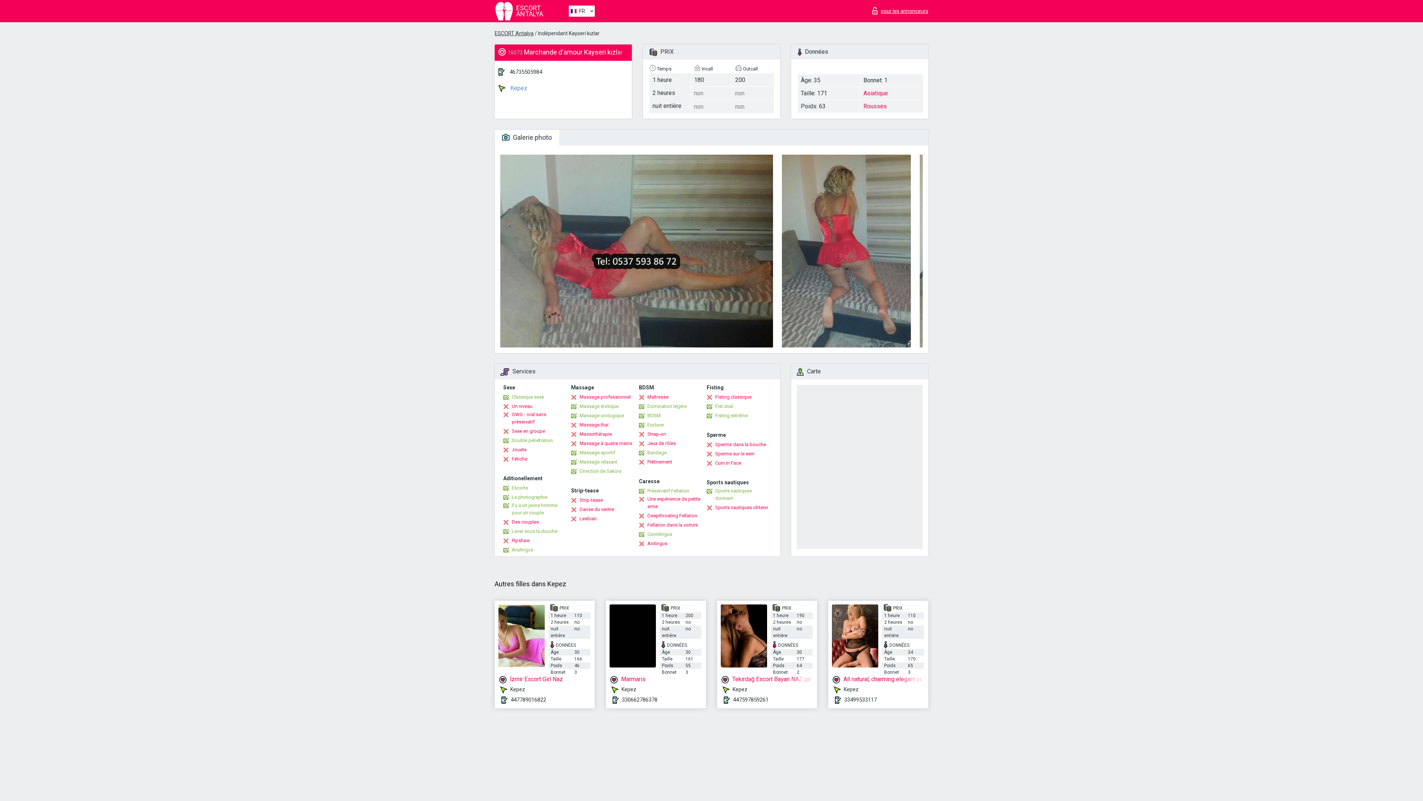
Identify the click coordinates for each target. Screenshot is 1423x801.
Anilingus (657, 543)
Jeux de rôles (661, 443)
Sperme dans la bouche (740, 444)
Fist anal (724, 406)
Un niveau (522, 406)
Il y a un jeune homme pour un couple (534, 508)
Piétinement (659, 462)
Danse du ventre (597, 509)
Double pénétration (532, 440)
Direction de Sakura (600, 471)
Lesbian (588, 518)
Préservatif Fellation (668, 491)
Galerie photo (531, 137)
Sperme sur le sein (734, 453)
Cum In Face (728, 463)
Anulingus (522, 550)
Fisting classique (733, 397)
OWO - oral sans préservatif (529, 418)
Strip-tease (591, 500)
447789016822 (528, 699)
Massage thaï (594, 425)
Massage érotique (599, 406)
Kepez (518, 88)
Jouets (519, 449)
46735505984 (526, 72)
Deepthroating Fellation (672, 515)
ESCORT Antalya (514, 33)
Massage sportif (597, 452)
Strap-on (656, 434)
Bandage (657, 452)
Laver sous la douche (534, 531)
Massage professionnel (605, 397)
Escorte (520, 488)
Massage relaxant (598, 462)
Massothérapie (596, 434)
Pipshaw (521, 540)
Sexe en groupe (528, 431)
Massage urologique (602, 415)
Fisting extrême (731, 415)
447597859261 (751, 699)
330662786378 (639, 699)
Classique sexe (528, 397)
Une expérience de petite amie (673, 502)
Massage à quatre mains (606, 443)
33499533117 (860, 699)
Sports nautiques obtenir (741, 507)
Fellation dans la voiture (672, 525)
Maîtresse (658, 397)
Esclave (655, 425)
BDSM (654, 415)
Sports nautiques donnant (733, 494)
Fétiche (519, 459)
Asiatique (875, 93)
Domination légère (667, 406)
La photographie (529, 497)
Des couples (525, 522)
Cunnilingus (659, 534)
